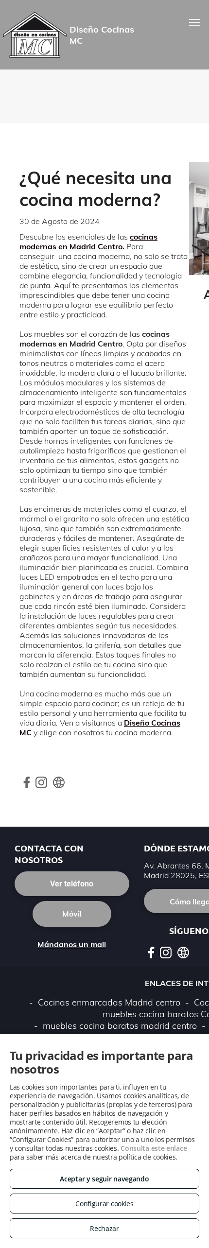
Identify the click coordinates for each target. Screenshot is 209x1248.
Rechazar (104, 1228)
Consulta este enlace (154, 1148)
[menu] (194, 22)
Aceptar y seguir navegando (104, 1178)
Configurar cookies (104, 1203)
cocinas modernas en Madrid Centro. (88, 241)
